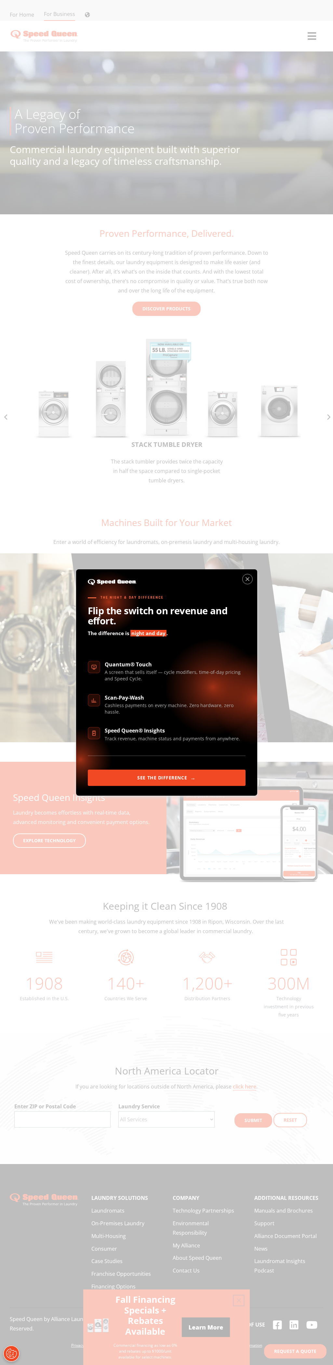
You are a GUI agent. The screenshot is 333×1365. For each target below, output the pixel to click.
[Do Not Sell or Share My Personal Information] (11, 1353)
